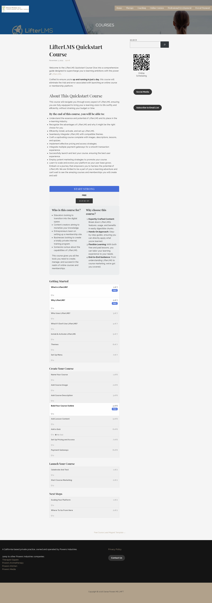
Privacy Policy (114, 549)
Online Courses (157, 8)
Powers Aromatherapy (13, 563)
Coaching (142, 8)
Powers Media (9, 569)
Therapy (130, 8)
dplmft (67, 60)
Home (119, 8)
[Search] (164, 44)
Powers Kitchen (9, 566)
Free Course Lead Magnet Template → (110, 532)
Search (133, 40)
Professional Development (179, 8)
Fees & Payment (202, 8)
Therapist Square (10, 560)
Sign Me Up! (84, 201)
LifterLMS (56, 74)
